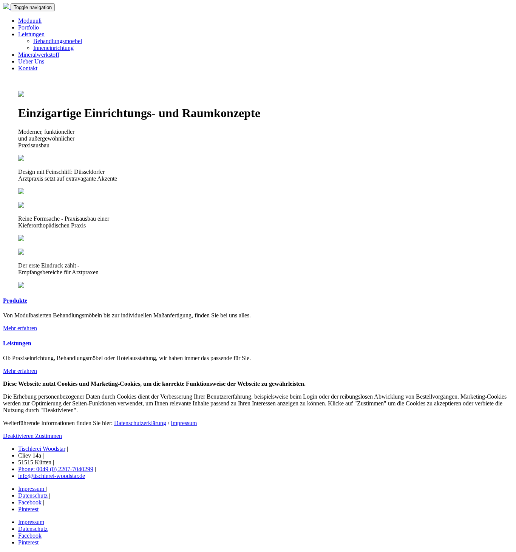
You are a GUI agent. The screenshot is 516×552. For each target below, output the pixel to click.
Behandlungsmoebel (57, 41)
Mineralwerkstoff (38, 54)
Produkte (15, 300)
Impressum (184, 423)
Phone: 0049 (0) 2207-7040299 (55, 469)
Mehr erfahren (20, 328)
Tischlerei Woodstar (41, 448)
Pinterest (28, 509)
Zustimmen (48, 436)
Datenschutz (33, 495)
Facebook (30, 502)
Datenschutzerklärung (140, 423)
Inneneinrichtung (53, 48)
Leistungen (31, 34)
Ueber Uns (31, 61)
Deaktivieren (19, 436)
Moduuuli (30, 20)
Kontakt (27, 68)
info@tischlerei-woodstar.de (51, 476)
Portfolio (28, 27)
